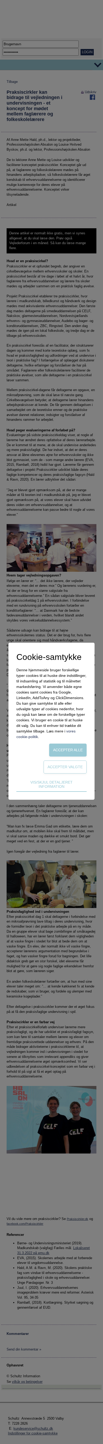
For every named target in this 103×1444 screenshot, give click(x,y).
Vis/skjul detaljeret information (51, 784)
